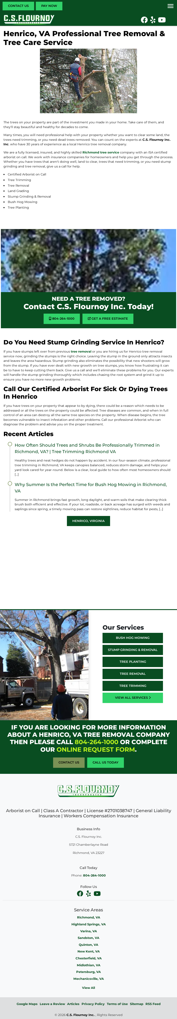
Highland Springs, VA (88, 924)
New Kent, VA (88, 951)
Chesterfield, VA (89, 958)
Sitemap (136, 1004)
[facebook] (80, 893)
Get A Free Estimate (109, 319)
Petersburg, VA (88, 972)
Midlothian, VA (88, 965)
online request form (96, 749)
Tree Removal (133, 674)
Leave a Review (52, 1004)
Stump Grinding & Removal (133, 650)
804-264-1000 (62, 319)
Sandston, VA (88, 938)
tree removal (80, 351)
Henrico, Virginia (88, 521)
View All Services (132, 698)
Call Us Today (106, 762)
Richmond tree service (100, 152)
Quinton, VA (88, 945)
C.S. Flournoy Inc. (80, 1015)
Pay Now (49, 6)
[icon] (144, 21)
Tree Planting (133, 662)
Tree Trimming (132, 686)
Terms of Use (117, 1004)
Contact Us (18, 6)
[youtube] (97, 893)
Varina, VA (88, 931)
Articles (73, 1004)
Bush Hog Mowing (133, 638)
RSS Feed (153, 1004)
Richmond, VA (88, 917)
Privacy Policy (93, 1004)
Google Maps (27, 1004)
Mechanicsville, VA (88, 979)
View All (88, 988)
